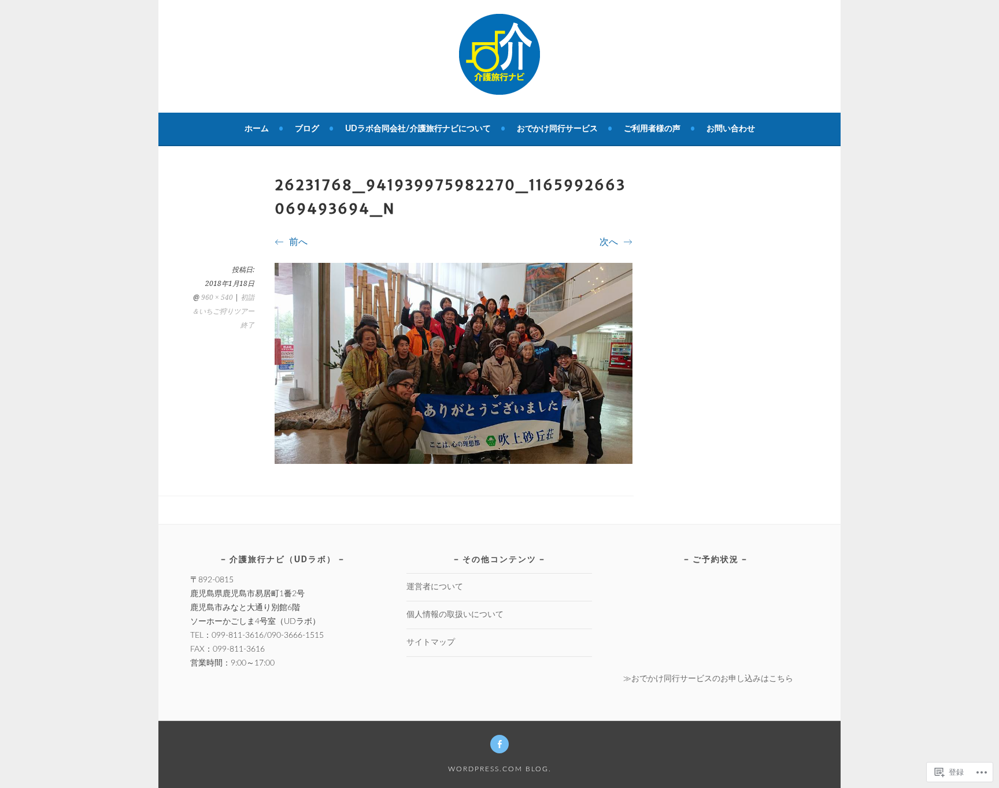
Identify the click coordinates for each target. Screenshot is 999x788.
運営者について (434, 587)
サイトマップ (430, 642)
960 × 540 (217, 297)
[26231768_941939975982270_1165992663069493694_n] (453, 461)
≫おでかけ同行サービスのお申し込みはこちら (708, 679)
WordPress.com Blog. (500, 768)
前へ (297, 242)
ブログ (307, 129)
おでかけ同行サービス (557, 129)
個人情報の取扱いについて (455, 615)
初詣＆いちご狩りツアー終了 (223, 311)
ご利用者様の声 (652, 129)
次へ (610, 242)
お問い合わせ (730, 129)
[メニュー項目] (499, 744)
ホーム (257, 129)
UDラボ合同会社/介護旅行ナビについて (418, 129)
